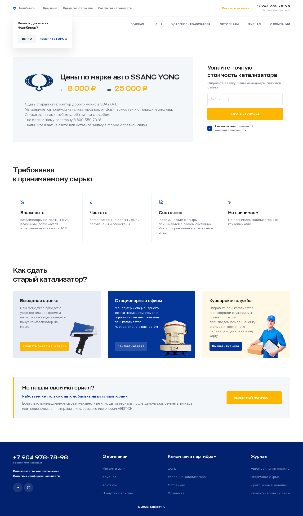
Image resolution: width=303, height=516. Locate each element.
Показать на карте (235, 8)
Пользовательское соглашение (36, 471)
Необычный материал (254, 397)
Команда (109, 477)
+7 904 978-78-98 (40, 457)
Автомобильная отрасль (270, 469)
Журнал (254, 24)
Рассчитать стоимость (115, 8)
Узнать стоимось (245, 114)
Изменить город (53, 39)
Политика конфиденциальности (36, 476)
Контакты (109, 485)
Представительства (78, 8)
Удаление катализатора (190, 24)
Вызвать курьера (225, 346)
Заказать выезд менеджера (44, 346)
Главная (137, 24)
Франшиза (49, 8)
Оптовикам (229, 24)
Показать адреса (130, 346)
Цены (157, 24)
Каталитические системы (270, 493)
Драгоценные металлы (269, 485)
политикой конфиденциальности (233, 128)
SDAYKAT (108, 104)
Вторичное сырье (265, 477)
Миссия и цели (113, 469)
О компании (280, 24)
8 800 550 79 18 (87, 120)
